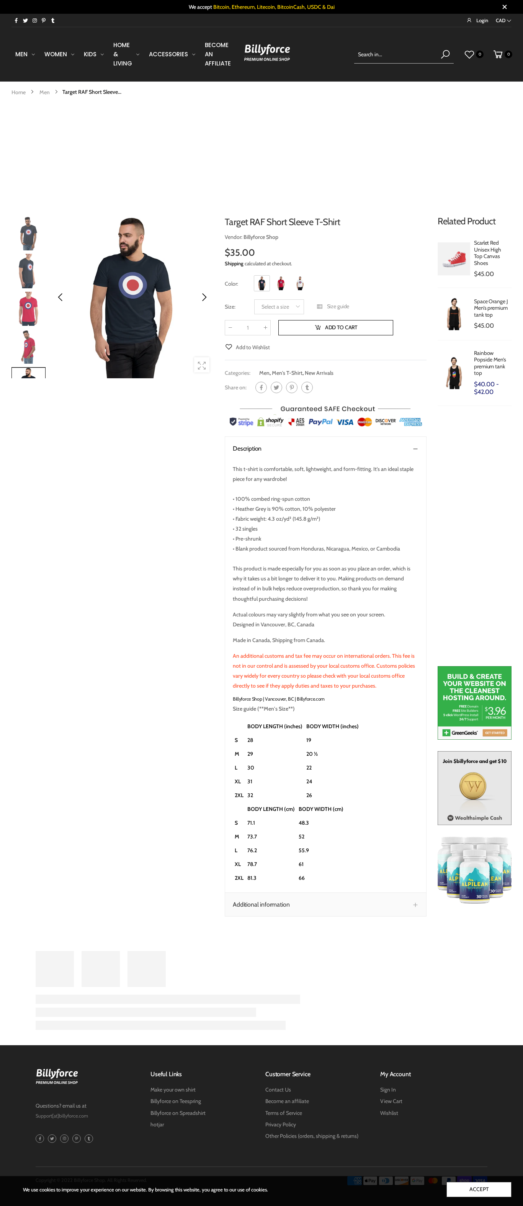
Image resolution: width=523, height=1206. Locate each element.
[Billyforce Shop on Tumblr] (53, 20)
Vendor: (234, 237)
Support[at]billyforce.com (62, 1116)
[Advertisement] (261, 154)
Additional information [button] (261, 904)
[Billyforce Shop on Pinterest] (43, 20)
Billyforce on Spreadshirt (178, 1113)
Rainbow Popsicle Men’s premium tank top (490, 363)
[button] (203, 297)
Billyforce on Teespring (175, 1101)
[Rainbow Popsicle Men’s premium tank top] (454, 373)
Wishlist (389, 1113)
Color (231, 283)
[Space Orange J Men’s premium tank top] (454, 314)
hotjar (157, 1124)
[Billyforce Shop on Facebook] (16, 20)
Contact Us (278, 1089)
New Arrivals (319, 372)
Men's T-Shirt (287, 372)
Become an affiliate (287, 1101)
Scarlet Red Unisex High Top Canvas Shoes (487, 252)
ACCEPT (478, 1189)
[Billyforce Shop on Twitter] (25, 20)
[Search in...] (445, 54)
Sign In (388, 1089)
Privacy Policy (280, 1124)
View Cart (391, 1101)
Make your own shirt (173, 1089)
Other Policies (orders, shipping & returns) (311, 1135)
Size (230, 306)
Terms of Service (283, 1113)
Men (264, 372)
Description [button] (247, 448)
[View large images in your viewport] (201, 365)
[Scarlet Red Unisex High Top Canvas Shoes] (454, 258)
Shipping (234, 263)
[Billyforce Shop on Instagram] (34, 20)
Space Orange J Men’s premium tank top (491, 308)
